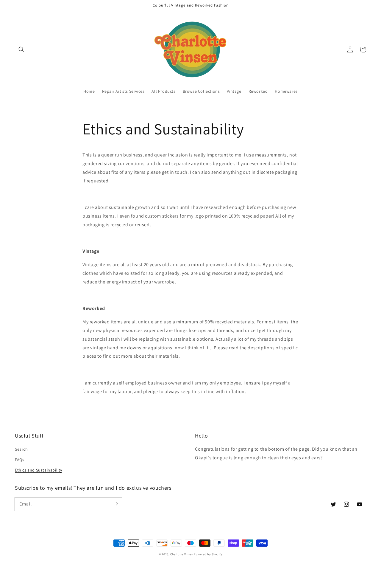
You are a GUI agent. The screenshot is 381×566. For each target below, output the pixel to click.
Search (21, 449)
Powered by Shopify (208, 554)
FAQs (19, 459)
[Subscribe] (115, 504)
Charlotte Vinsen (181, 554)
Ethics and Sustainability (38, 470)
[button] (21, 49)
